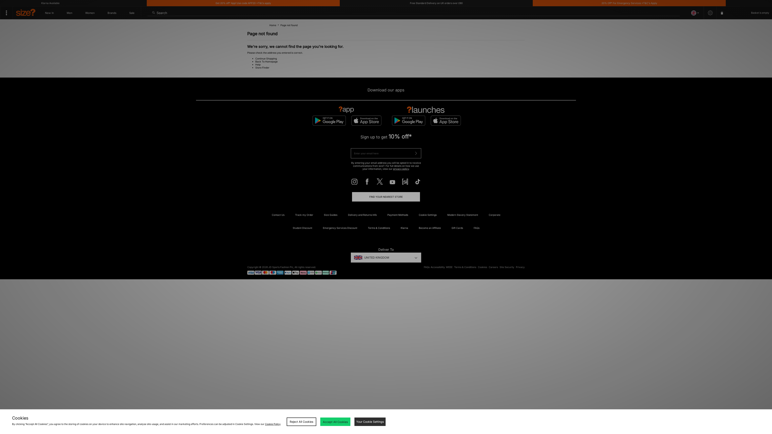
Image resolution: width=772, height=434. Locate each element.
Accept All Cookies (335, 422)
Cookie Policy (273, 424)
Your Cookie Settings (370, 421)
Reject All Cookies (301, 421)
